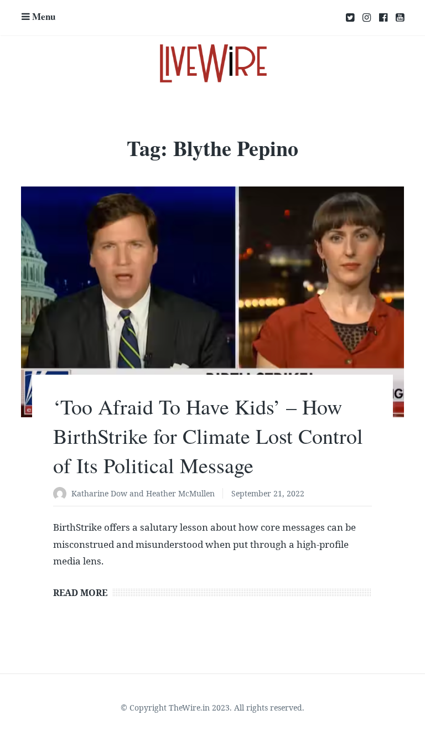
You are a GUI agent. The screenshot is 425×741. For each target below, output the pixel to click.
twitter (350, 18)
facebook (383, 18)
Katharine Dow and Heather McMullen (143, 493)
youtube (400, 18)
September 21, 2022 (267, 493)
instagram (366, 18)
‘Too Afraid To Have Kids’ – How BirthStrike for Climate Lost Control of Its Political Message (208, 435)
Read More (80, 593)
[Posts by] (62, 494)
